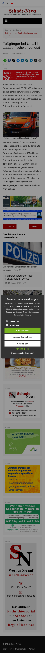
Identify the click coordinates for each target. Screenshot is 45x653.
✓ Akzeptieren (22, 330)
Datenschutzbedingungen (22, 353)
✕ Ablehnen (22, 344)
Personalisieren (23, 349)
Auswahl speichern (22, 337)
